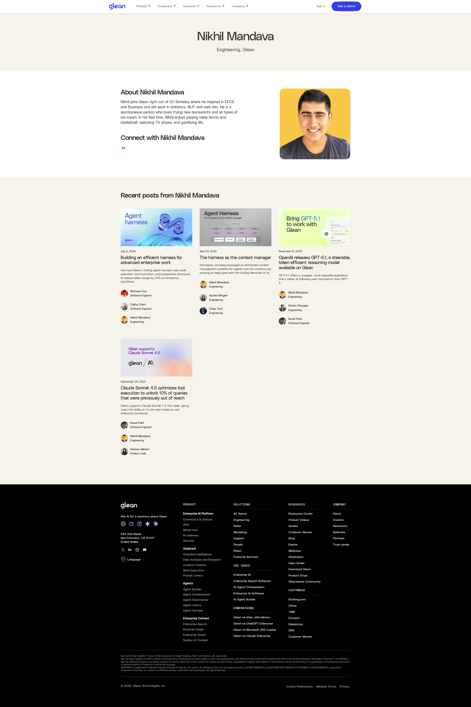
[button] (133, 560)
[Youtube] (145, 550)
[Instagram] (137, 550)
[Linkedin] (130, 550)
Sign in (321, 6)
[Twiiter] (122, 550)
